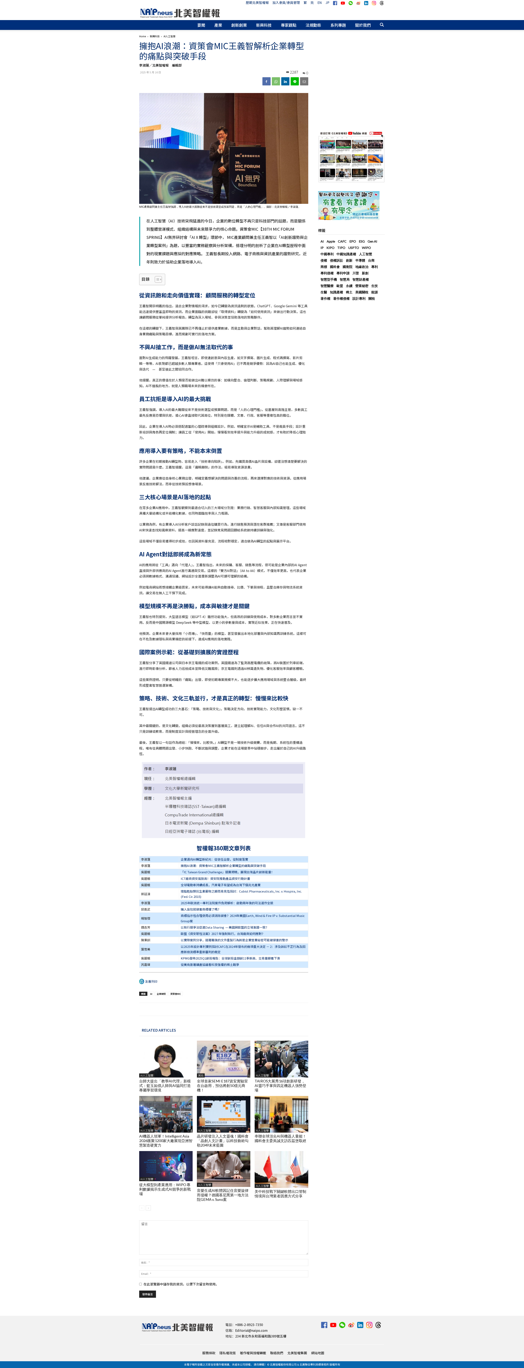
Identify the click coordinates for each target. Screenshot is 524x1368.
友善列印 (151, 981)
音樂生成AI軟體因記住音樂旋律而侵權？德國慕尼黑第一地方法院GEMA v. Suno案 (222, 1195)
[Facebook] (266, 81)
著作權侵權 (341, 298)
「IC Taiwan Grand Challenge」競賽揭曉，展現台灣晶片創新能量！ (227, 872)
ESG (362, 241)
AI (151, 993)
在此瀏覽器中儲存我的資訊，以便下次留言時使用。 (181, 1284)
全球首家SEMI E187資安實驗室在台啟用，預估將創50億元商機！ (222, 1085)
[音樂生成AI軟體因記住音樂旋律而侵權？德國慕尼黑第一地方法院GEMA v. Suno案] (223, 1169)
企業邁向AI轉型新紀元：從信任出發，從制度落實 (214, 859)
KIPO (330, 248)
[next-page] (148, 1207)
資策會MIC (175, 993)
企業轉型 (161, 993)
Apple (331, 241)
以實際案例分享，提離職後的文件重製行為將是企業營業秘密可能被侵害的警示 (234, 940)
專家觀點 (288, 25)
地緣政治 (361, 267)
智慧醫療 (327, 286)
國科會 (335, 267)
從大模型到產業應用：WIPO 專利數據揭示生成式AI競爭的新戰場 (165, 1189)
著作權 (325, 298)
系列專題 (338, 25)
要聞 (201, 25)
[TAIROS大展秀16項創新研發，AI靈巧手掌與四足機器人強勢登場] (281, 1059)
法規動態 (313, 25)
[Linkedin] (285, 81)
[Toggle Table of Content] (156, 279)
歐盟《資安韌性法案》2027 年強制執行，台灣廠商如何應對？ (223, 933)
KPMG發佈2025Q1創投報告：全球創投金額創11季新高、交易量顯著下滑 (230, 958)
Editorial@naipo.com (251, 1330)
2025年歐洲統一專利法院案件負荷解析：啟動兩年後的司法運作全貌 (227, 903)
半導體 (360, 260)
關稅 (371, 298)
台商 (371, 260)
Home (142, 36)
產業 (218, 25)
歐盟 (340, 286)
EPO (352, 241)
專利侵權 (327, 273)
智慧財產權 (360, 279)
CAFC (342, 241)
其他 (200, 1075)
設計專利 (359, 298)
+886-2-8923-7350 (249, 1324)
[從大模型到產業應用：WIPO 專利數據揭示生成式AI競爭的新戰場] (166, 1166)
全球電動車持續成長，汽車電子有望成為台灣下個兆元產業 (221, 885)
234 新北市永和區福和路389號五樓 (260, 1336)
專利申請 (343, 273)
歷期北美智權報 (257, 2)
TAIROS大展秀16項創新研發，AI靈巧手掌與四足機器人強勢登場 (280, 1085)
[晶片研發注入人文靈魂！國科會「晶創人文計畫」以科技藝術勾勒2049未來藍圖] (223, 1114)
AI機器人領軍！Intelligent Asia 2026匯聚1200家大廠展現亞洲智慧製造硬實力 (165, 1140)
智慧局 (345, 279)
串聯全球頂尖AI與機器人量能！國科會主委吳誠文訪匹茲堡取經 (280, 1138)
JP (327, 2)
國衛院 (347, 267)
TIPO (341, 248)
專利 (374, 267)
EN (319, 2)
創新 (349, 260)
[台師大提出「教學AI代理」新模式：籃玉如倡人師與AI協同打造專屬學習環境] (166, 1059)
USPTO (353, 248)
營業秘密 (361, 286)
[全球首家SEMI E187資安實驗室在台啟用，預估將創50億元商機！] (223, 1059)
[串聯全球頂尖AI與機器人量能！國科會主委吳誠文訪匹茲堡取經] (281, 1114)
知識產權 (336, 292)
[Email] (304, 81)
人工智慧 (365, 254)
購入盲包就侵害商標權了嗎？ (201, 909)
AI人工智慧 (146, 1075)
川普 (355, 273)
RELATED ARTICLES (159, 1030)
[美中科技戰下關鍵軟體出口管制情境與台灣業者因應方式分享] (281, 1169)
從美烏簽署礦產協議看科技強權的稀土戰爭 (210, 964)
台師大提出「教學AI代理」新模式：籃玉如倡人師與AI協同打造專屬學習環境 (165, 1085)
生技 (374, 286)
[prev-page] (141, 1207)
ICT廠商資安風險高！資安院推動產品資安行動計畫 (215, 878)
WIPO (366, 248)
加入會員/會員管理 (286, 2)
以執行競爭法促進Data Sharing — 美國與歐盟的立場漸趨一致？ (225, 927)
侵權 (324, 260)
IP (322, 248)
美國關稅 (361, 292)
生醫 (324, 292)
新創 (365, 273)
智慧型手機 (329, 279)
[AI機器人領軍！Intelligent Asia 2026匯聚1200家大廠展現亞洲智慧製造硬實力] (166, 1114)
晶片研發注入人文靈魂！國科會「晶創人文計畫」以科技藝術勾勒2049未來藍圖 (222, 1140)
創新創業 (239, 25)
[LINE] (295, 81)
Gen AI (372, 241)
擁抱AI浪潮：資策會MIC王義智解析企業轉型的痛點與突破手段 (223, 865)
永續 (349, 286)
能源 (374, 292)
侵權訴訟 (336, 260)
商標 (324, 267)
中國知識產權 (346, 254)
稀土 (349, 292)
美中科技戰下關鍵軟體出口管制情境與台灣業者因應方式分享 (280, 1193)
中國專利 (327, 254)
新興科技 (264, 25)
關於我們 (363, 25)
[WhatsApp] (276, 81)
